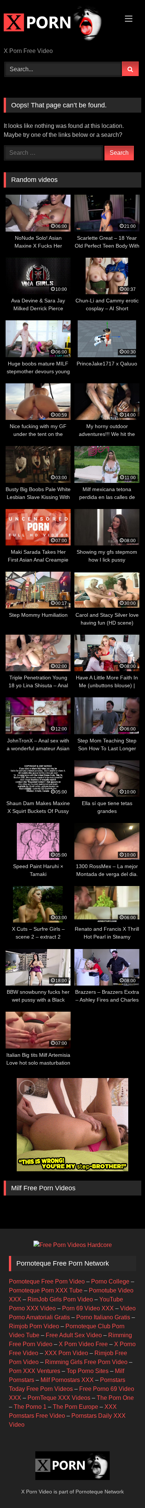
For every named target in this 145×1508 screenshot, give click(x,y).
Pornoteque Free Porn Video (47, 1281)
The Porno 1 (30, 1407)
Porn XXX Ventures (34, 1371)
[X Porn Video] (59, 24)
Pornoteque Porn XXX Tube (46, 1290)
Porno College (110, 1281)
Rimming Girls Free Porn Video (86, 1362)
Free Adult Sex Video (74, 1335)
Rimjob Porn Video (34, 1326)
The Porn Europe (75, 1407)
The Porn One (115, 1398)
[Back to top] (122, 1486)
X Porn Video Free (83, 1344)
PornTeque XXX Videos (59, 1398)
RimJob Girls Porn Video (60, 1299)
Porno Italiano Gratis (103, 1317)
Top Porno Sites (88, 1371)
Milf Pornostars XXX (67, 1380)
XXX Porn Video (66, 1353)
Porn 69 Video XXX (88, 1308)
